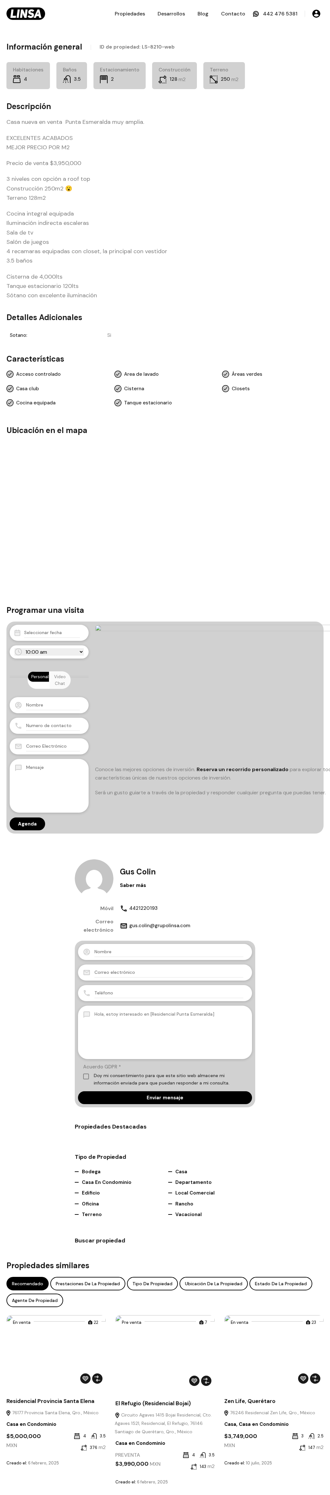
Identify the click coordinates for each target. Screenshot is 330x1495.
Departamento (193, 1182)
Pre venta (131, 1322)
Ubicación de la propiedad (213, 1284)
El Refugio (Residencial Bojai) (153, 1403)
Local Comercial (195, 1193)
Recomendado (27, 1284)
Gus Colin (138, 872)
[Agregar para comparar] (97, 1378)
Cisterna (134, 388)
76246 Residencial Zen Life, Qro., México (272, 1413)
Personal (40, 676)
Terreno (92, 1214)
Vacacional (188, 1214)
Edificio (91, 1193)
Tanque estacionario (148, 403)
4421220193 (143, 908)
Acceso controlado (38, 374)
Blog (203, 13)
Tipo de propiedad (152, 1284)
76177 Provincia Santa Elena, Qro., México (55, 1413)
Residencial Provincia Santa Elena (50, 1401)
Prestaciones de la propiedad (88, 1284)
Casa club (27, 388)
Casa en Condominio (106, 1182)
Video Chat (60, 680)
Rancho (184, 1204)
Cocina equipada (35, 403)
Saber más (133, 885)
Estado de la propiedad (281, 1284)
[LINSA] (25, 13)
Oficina (90, 1204)
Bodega (91, 1171)
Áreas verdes (247, 374)
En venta (22, 1322)
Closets (241, 388)
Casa (181, 1171)
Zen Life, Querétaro (250, 1401)
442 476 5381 (280, 13)
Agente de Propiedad (35, 1300)
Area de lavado (141, 374)
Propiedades (130, 13)
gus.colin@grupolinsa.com (159, 925)
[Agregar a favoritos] (85, 1378)
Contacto (233, 13)
